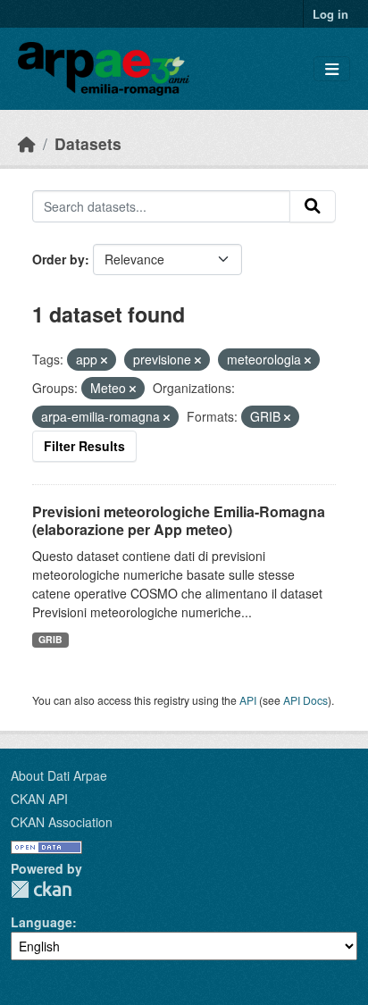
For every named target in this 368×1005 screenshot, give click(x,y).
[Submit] (312, 206)
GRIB (50, 639)
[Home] (27, 143)
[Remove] (104, 360)
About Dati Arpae (59, 775)
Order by (58, 259)
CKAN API (39, 799)
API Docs (305, 700)
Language (41, 922)
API (247, 700)
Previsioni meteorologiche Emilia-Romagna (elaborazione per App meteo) (178, 520)
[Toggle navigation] (332, 69)
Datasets (87, 143)
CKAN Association (62, 822)
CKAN (41, 889)
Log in (330, 13)
